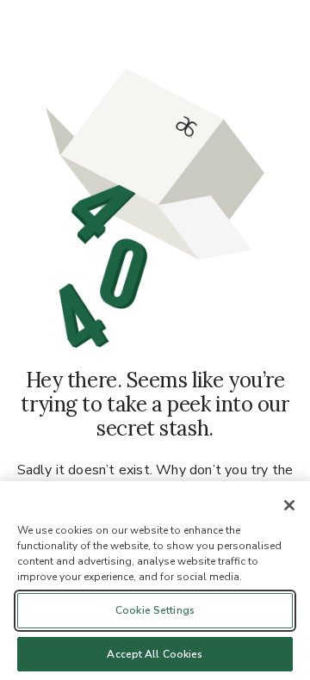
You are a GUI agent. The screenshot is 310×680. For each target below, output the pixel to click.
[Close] (289, 505)
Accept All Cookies (154, 654)
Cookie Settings (155, 610)
